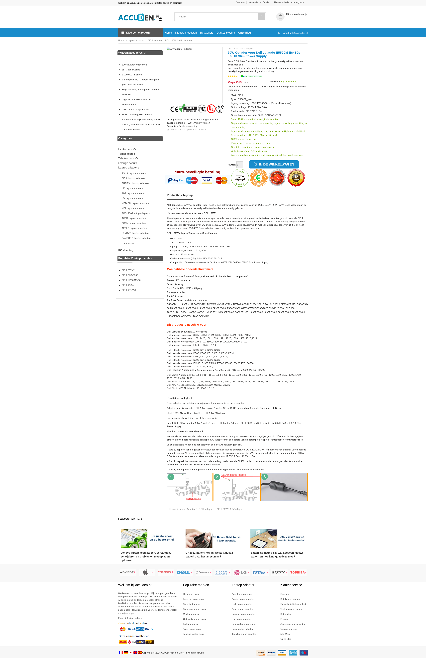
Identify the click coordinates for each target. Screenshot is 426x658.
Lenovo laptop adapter (244, 624)
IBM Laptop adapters (133, 193)
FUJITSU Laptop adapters (135, 183)
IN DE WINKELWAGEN (276, 164)
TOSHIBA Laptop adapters (136, 213)
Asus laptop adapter (242, 609)
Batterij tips (286, 614)
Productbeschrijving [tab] (180, 195)
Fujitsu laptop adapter (243, 614)
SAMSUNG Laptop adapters (136, 238)
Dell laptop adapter (242, 604)
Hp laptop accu (191, 594)
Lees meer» (128, 243)
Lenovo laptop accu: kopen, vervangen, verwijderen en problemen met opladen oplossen (146, 556)
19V (265, 115)
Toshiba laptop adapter (244, 634)
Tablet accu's (126, 153)
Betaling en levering (290, 599)
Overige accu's (127, 163)
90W (260, 115)
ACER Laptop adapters (134, 218)
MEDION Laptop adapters (135, 203)
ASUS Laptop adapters (134, 173)
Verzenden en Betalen (259, 2)
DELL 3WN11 (129, 270)
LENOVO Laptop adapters (135, 233)
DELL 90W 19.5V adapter (178, 40)
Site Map (285, 634)
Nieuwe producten (186, 32)
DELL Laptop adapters (133, 178)
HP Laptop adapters (132, 188)
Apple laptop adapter (243, 599)
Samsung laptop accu (194, 609)
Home (168, 32)
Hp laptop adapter (241, 619)
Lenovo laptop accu (193, 599)
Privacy (284, 619)
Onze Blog (244, 32)
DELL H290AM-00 (131, 280)
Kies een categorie (138, 32)
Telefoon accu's (128, 158)
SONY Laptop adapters (134, 223)
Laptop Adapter (136, 40)
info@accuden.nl (299, 33)
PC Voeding (125, 250)
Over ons (240, 2)
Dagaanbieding (226, 32)
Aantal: (232, 164)
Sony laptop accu (192, 604)
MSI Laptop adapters (133, 208)
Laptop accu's (127, 149)
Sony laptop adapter (242, 629)
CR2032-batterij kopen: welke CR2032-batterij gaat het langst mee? (210, 554)
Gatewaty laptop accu (194, 619)
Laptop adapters (128, 167)
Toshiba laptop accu (193, 634)
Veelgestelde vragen (291, 609)
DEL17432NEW (254, 111)
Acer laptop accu (192, 629)
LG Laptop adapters (132, 198)
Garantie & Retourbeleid (293, 604)
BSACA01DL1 (275, 115)
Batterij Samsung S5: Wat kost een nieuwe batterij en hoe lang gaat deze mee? (277, 554)
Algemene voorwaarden (293, 624)
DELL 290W (128, 285)
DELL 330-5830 (130, 275)
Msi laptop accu (191, 614)
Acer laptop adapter (242, 594)
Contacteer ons (288, 629)
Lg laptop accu (191, 624)
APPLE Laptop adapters (134, 228)
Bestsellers (206, 32)
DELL (240, 95)
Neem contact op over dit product (188, 129)
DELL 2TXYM (129, 290)
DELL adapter (154, 40)
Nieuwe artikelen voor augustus (289, 2)
